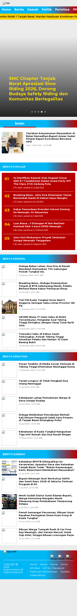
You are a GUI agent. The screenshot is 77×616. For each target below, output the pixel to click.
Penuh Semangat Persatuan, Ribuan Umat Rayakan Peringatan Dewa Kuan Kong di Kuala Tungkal (46, 515)
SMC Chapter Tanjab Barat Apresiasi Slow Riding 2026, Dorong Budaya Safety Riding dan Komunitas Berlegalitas (38, 88)
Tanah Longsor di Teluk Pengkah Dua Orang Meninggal (43, 382)
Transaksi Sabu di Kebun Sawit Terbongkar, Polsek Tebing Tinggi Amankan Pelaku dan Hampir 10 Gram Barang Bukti (43, 338)
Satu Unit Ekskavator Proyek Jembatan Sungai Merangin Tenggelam (39, 239)
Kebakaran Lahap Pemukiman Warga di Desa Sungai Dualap (45, 399)
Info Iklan (35, 568)
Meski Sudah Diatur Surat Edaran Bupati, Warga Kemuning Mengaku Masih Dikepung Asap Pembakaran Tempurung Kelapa (45, 499)
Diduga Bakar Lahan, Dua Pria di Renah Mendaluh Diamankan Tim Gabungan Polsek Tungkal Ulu (44, 269)
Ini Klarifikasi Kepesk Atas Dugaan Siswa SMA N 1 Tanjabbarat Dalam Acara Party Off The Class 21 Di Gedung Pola (42, 180)
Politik (47, 9)
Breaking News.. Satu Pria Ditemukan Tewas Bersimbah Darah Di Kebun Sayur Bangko (42, 196)
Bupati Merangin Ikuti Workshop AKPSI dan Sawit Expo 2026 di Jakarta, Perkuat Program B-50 (46, 481)
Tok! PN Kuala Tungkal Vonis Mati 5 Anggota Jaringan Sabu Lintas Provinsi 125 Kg (47, 303)
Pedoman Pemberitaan (43, 571)
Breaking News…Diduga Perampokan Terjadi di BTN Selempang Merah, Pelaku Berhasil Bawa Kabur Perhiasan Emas (45, 286)
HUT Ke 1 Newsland (53, 568)
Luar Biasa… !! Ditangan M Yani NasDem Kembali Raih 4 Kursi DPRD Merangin (38, 225)
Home (6, 9)
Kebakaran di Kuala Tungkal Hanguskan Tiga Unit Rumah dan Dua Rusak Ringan (45, 433)
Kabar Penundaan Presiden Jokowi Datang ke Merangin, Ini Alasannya (41, 211)
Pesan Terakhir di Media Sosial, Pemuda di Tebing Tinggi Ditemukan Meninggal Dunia (47, 365)
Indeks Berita (37, 575)
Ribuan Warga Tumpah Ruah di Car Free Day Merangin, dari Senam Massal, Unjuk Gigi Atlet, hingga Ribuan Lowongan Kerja (46, 532)
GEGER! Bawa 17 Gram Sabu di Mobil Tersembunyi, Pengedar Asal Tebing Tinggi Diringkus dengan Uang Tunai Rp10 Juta (46, 321)
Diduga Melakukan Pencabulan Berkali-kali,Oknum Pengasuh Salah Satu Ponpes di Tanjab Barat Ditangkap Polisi (46, 417)
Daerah (32, 9)
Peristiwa (62, 9)
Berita (19, 9)
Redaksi (65, 571)
